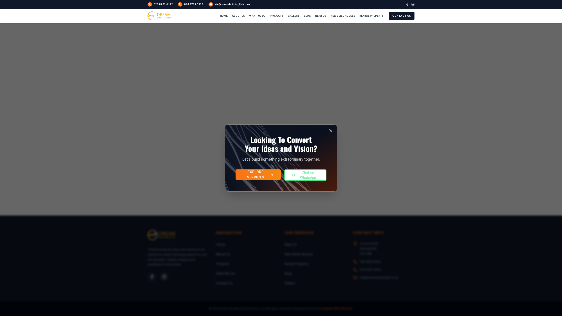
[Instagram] (412, 4)
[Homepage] (159, 15)
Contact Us (401, 15)
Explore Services (255, 174)
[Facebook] (407, 4)
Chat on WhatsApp (308, 175)
